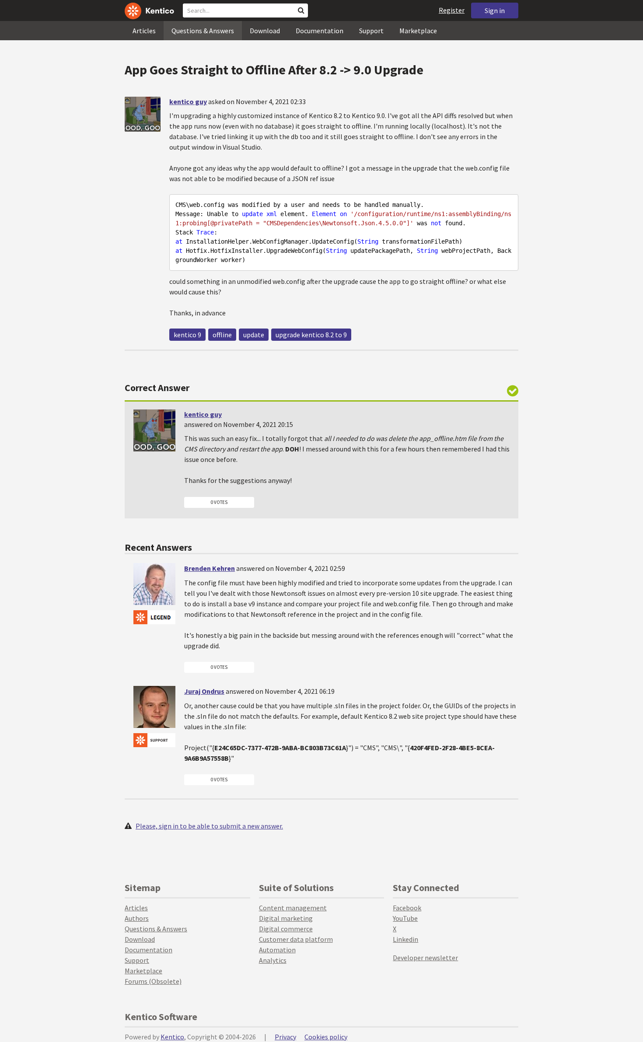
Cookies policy (325, 1036)
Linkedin (405, 939)
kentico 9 (187, 334)
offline (222, 334)
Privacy (285, 1036)
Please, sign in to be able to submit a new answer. (209, 826)
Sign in (495, 10)
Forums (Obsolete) (153, 981)
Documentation (319, 30)
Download (265, 30)
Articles (144, 30)
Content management (293, 907)
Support (371, 30)
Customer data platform (296, 939)
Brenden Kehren (209, 568)
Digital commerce (286, 928)
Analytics (273, 960)
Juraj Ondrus (204, 691)
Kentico (172, 1036)
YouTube (405, 918)
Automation (277, 949)
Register (452, 10)
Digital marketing (286, 918)
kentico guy (188, 101)
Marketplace (418, 30)
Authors (137, 918)
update (253, 334)
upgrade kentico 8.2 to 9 (311, 334)
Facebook (407, 907)
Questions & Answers (202, 30)
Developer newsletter (425, 957)
